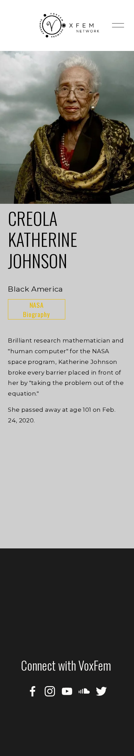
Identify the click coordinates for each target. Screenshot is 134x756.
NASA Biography (36, 309)
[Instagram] (49, 691)
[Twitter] (101, 691)
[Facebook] (32, 691)
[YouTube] (67, 691)
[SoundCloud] (84, 691)
